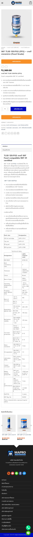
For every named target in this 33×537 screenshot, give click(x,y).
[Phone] (28, 527)
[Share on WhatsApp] (2, 133)
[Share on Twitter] (9, 133)
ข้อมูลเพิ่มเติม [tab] (6, 150)
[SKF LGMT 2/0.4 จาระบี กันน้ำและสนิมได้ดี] (9, 423)
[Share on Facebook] (5, 133)
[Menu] (2, 3)
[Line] (28, 533)
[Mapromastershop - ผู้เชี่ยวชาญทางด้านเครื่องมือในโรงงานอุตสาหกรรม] (16, 3)
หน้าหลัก (3, 47)
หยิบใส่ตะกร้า (18, 109)
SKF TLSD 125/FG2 (10, 181)
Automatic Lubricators (12, 128)
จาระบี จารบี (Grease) (13, 47)
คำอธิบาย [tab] (5, 146)
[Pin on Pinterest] (15, 133)
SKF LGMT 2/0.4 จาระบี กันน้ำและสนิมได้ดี (12, 435)
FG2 (15, 164)
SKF (20, 128)
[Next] (31, 429)
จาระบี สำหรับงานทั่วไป (23, 125)
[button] (6, 438)
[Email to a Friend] (12, 133)
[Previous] (2, 429)
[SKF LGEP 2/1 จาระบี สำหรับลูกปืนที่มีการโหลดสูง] (24, 423)
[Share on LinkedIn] (18, 133)
